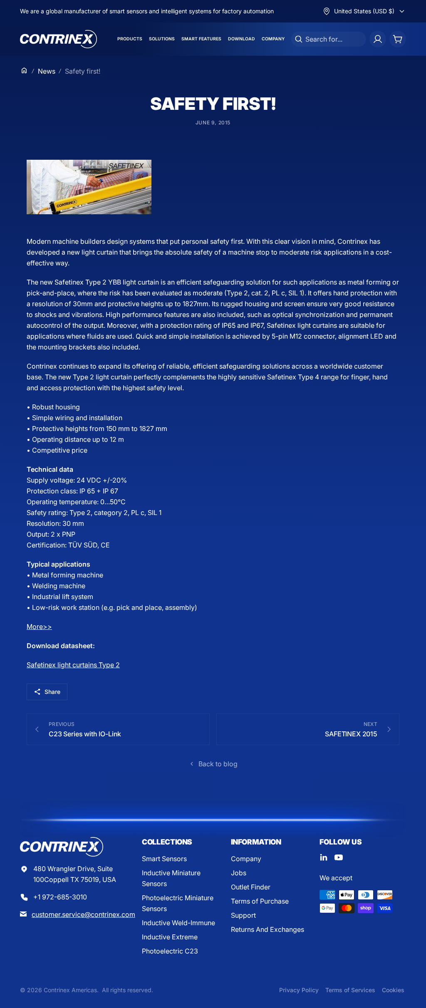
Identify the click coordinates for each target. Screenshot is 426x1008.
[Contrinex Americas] (58, 39)
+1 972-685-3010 (60, 897)
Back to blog (218, 764)
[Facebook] (324, 857)
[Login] (377, 39)
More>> (39, 626)
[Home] (24, 70)
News (46, 71)
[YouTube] (338, 857)
